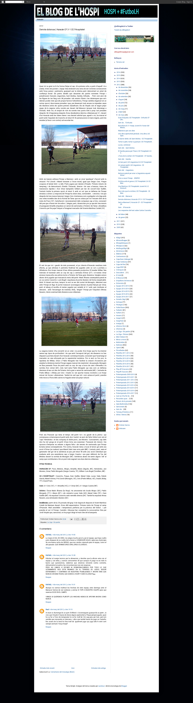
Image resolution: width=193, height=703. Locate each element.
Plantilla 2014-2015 (123, 361)
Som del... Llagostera (125, 170)
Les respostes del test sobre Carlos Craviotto (134, 210)
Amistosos (120, 251)
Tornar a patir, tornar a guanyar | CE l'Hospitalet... (135, 142)
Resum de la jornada (123, 401)
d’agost (121, 99)
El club (118, 275)
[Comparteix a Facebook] (83, 519)
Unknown (122, 428)
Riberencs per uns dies (126, 131)
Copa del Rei (120, 264)
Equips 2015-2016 (122, 294)
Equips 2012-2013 (122, 286)
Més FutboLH (121, 337)
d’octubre (121, 93)
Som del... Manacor (125, 196)
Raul (47, 609)
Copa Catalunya (122, 262)
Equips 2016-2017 (122, 297)
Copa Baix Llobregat (123, 259)
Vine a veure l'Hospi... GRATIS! (129, 178)
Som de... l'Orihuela (125, 123)
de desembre (123, 87)
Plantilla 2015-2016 (123, 364)
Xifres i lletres (121, 415)
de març (121, 115)
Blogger (124, 686)
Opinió (118, 348)
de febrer (121, 214)
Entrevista (120, 283)
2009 (119, 227)
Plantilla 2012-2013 (123, 356)
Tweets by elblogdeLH (122, 30)
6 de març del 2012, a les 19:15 (61, 609)
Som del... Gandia (124, 159)
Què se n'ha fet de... (123, 396)
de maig (121, 109)
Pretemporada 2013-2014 (125, 385)
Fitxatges (119, 305)
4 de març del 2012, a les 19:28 (64, 555)
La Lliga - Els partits (53, 522)
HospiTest (119, 321)
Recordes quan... (122, 399)
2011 (119, 221)
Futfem (118, 313)
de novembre (123, 90)
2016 (119, 72)
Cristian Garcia (124, 425)
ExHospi (119, 302)
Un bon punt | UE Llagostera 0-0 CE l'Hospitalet (135, 162)
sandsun (101, 686)
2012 (119, 85)
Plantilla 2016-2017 (123, 366)
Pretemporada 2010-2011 (125, 377)
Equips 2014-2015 (122, 291)
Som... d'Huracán (124, 207)
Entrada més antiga (98, 668)
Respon (48, 548)
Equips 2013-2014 (122, 289)
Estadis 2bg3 (121, 299)
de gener (121, 217)
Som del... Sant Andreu (126, 148)
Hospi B (119, 318)
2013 (119, 81)
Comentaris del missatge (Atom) (62, 672)
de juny (121, 106)
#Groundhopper (121, 240)
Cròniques (120, 270)
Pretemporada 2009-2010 (125, 374)
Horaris (118, 315)
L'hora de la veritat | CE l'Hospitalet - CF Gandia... (135, 156)
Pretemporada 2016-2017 (125, 393)
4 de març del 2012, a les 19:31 (64, 585)
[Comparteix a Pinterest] (85, 519)
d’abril (120, 112)
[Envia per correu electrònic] (75, 519)
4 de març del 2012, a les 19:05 (64, 535)
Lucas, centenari (124, 145)
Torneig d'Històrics (123, 412)
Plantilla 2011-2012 (123, 353)
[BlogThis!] (78, 519)
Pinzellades (120, 350)
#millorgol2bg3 (121, 248)
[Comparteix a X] (80, 519)
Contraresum (121, 256)
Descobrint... (120, 273)
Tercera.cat (120, 62)
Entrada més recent (47, 668)
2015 (119, 75)
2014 (119, 78)
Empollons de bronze (123, 281)
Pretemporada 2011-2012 (125, 380)
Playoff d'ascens (122, 372)
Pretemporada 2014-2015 (125, 388)
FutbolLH (40, 19)
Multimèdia (120, 342)
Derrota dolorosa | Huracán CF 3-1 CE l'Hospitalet (135, 199)
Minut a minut (121, 340)
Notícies (119, 345)
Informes (119, 329)
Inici (72, 668)
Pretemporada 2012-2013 (125, 383)
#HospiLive (120, 246)
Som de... (119, 409)
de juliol (121, 103)
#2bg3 (118, 238)
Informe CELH (121, 326)
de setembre (123, 96)
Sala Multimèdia (122, 404)
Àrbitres (119, 254)
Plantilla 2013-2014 (123, 358)
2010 (119, 224)
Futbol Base (120, 307)
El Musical (120, 278)
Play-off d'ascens (122, 369)
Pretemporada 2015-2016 (125, 391)
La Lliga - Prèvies (122, 334)
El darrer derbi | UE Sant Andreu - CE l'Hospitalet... (135, 139)
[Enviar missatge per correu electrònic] (71, 519)
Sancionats (120, 407)
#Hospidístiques (122, 243)
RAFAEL (49, 535)
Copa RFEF (120, 267)
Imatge (118, 323)
